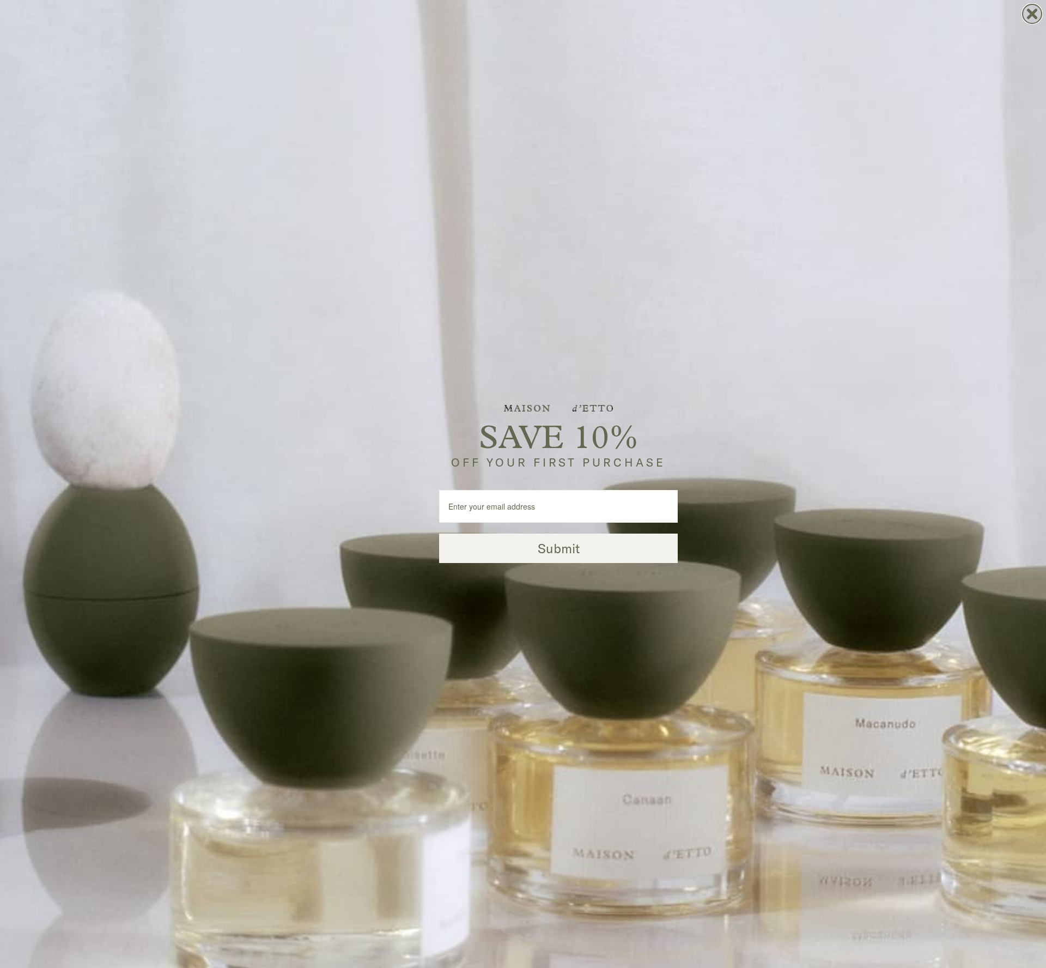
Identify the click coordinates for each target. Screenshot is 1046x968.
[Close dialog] (1032, 13)
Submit (559, 548)
